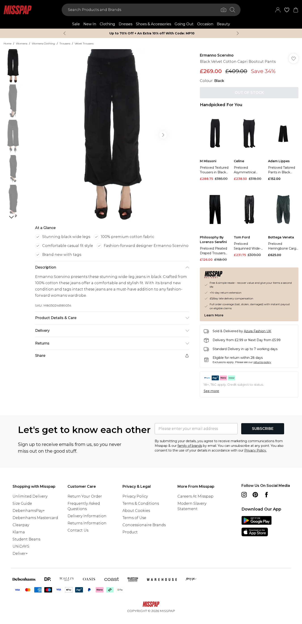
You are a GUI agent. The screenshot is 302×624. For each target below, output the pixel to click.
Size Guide (22, 503)
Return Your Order (85, 496)
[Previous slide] (64, 33)
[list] (112, 135)
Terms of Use (134, 518)
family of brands (189, 446)
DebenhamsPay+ (29, 510)
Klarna (19, 532)
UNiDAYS (21, 546)
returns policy (262, 362)
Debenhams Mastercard (35, 518)
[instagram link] (244, 494)
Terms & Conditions (140, 503)
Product (130, 532)
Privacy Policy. (255, 450)
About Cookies (136, 510)
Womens (21, 43)
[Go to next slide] (163, 135)
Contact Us (78, 530)
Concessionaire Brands (144, 525)
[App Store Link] (256, 526)
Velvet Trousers (84, 43)
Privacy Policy (135, 496)
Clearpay (21, 525)
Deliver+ (20, 553)
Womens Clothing (43, 43)
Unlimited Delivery (30, 496)
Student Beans (26, 539)
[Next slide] (238, 33)
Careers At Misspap (195, 496)
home (7, 43)
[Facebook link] (266, 494)
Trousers (64, 43)
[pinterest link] (255, 494)
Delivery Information (87, 516)
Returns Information (87, 523)
